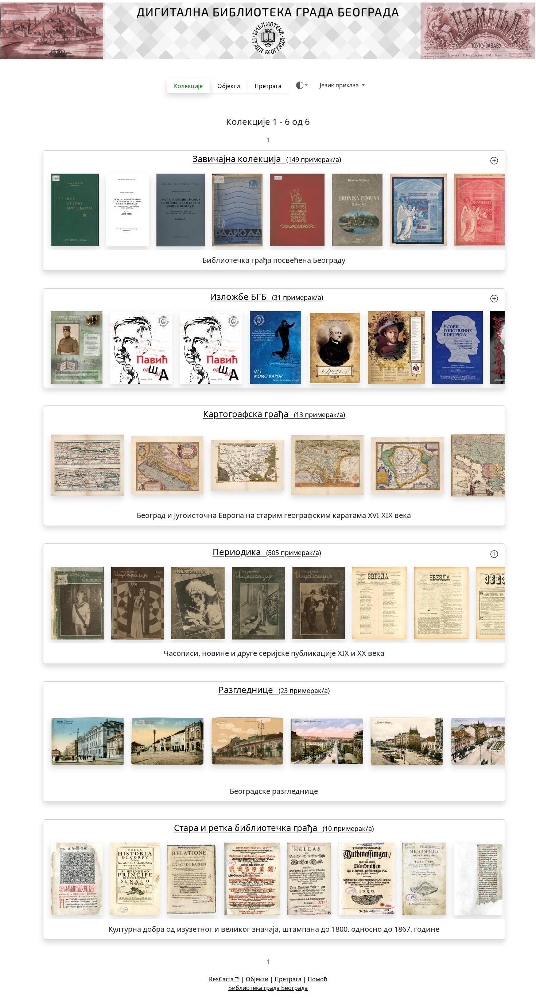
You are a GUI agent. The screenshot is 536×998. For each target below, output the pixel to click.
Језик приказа (340, 85)
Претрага (268, 86)
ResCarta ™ (224, 979)
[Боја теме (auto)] (302, 85)
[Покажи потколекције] (494, 160)
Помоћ (317, 979)
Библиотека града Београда (268, 988)
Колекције (188, 86)
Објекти (228, 86)
